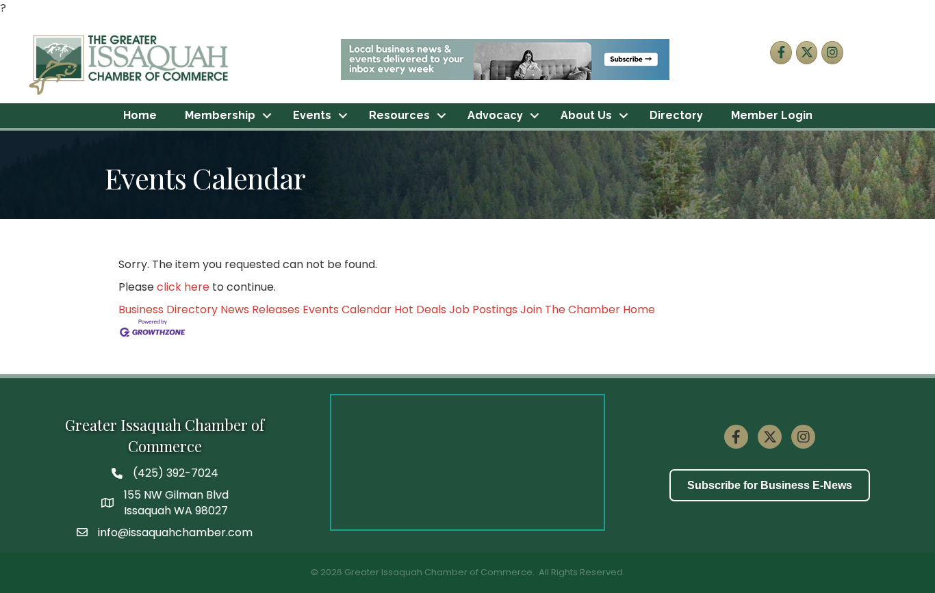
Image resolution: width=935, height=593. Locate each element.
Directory (676, 115)
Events (312, 115)
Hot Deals (420, 309)
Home (140, 115)
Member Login (771, 115)
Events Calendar (347, 309)
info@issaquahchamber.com (175, 532)
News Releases (260, 309)
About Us (586, 115)
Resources (399, 115)
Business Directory (168, 309)
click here (183, 287)
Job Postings (483, 309)
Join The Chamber (570, 309)
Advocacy (495, 115)
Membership (220, 115)
